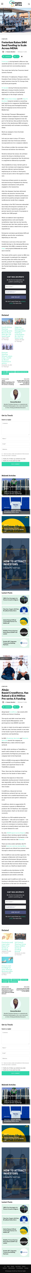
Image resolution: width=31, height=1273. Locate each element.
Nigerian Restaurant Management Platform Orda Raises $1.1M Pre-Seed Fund (20, 332)
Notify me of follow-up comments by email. (14, 458)
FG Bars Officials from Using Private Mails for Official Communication (23, 382)
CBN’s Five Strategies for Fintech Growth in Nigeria (13, 492)
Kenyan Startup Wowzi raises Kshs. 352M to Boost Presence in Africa (7, 357)
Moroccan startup (21, 372)
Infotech (6, 507)
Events (12, 1266)
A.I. (5, 1266)
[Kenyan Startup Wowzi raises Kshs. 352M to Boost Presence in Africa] (7, 346)
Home (2, 11)
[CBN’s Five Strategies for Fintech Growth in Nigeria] (15, 486)
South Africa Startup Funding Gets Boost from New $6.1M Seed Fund (7, 331)
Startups (7, 11)
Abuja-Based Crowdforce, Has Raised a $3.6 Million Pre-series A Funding (8, 382)
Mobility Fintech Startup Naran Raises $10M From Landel (10, 632)
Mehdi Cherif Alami (10, 99)
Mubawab (5, 373)
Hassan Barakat (10, 51)
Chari (3, 248)
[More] (22, 56)
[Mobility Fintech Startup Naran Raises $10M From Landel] (24, 632)
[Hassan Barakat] (3, 52)
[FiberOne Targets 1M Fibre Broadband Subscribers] (15, 505)
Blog (8, 1266)
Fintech (6, 488)
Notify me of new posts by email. (11, 460)
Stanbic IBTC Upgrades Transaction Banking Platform (9, 643)
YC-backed (5, 88)
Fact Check (18, 1266)
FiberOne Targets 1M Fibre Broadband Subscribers (12, 511)
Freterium (5, 61)
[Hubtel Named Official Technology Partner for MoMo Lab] (15, 524)
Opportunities (11, 1268)
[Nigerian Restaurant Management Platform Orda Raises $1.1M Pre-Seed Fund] (20, 321)
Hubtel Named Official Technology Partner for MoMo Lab (14, 529)
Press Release (19, 1268)
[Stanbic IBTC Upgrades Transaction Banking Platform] (24, 643)
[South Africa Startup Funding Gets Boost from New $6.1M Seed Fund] (7, 321)
